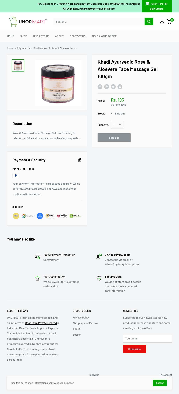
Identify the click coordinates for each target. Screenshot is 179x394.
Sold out (114, 137)
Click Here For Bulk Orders (158, 6)
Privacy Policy (81, 317)
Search (77, 334)
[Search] (149, 21)
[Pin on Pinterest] (106, 86)
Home (10, 48)
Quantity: (103, 124)
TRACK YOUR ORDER (104, 36)
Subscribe (134, 348)
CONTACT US (77, 36)
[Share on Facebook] (100, 86)
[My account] (162, 21)
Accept (160, 382)
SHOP (23, 36)
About (76, 328)
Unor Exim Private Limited (41, 322)
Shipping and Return (85, 323)
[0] (169, 21)
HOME (10, 36)
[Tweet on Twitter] (113, 86)
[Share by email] (119, 86)
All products (23, 48)
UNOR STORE (41, 36)
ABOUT (59, 36)
